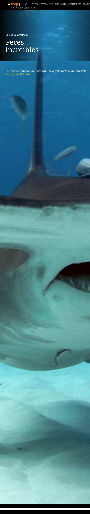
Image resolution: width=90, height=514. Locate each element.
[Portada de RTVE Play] (19, 4)
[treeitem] (40, 4)
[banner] (21, 4)
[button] (8, 4)
